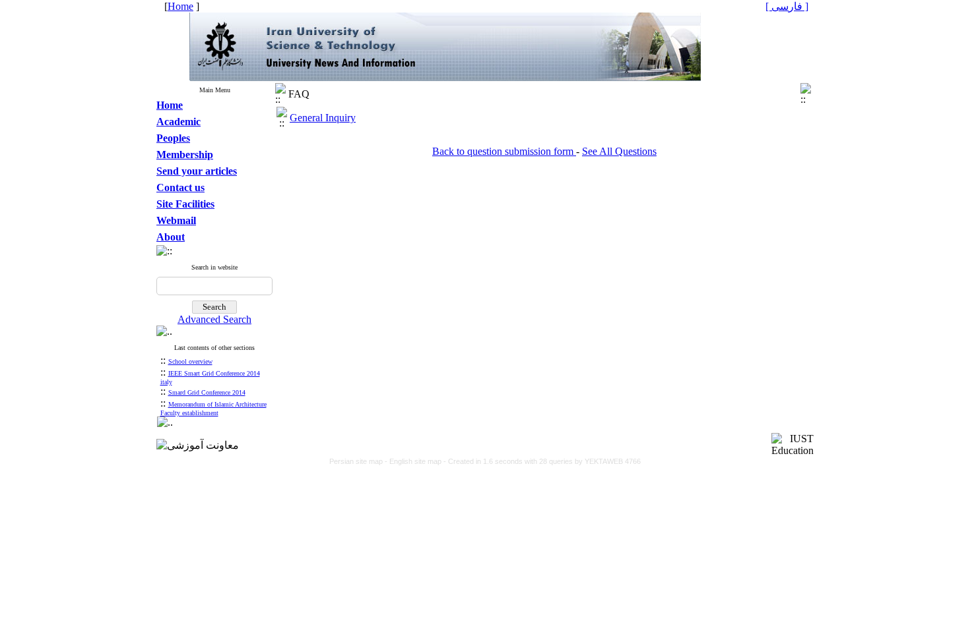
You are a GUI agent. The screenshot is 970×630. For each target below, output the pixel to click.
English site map (416, 461)
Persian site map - (359, 461)
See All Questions (619, 151)
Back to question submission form (504, 151)
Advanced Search (214, 319)
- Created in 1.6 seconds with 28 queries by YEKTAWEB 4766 (542, 461)
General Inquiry (323, 117)
